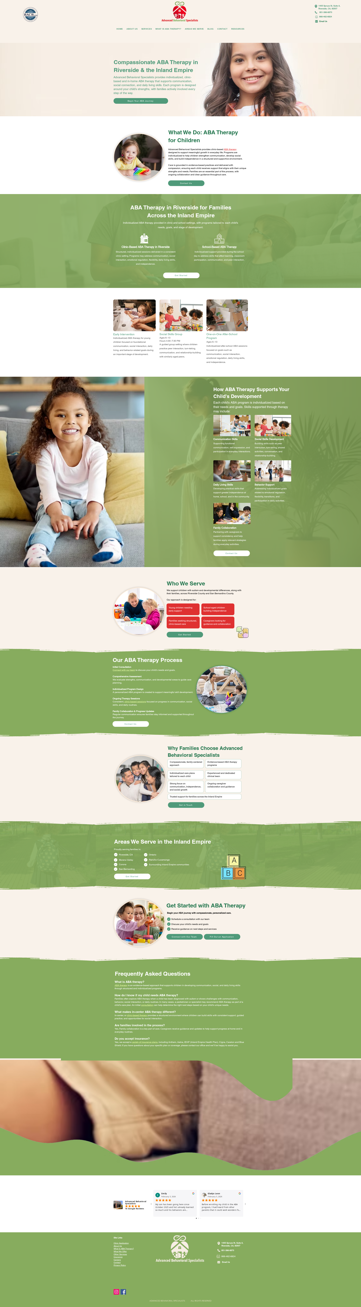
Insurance (118, 1257)
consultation (147, 1005)
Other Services (120, 1254)
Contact (117, 1262)
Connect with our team (124, 670)
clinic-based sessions (135, 701)
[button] (222, 28)
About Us (118, 1246)
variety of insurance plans (145, 1042)
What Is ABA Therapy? (124, 1249)
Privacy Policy (120, 1265)
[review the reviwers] (193, 1194)
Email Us (323, 21)
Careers (117, 1260)
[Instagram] (116, 1292)
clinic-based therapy (137, 1015)
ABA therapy (230, 149)
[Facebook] (123, 1292)
